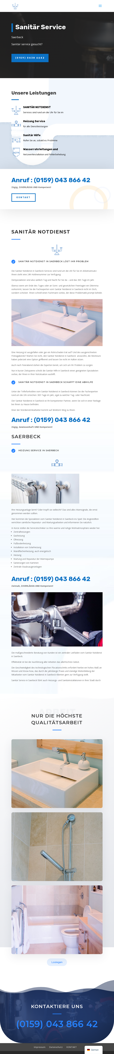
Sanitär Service (40, 27)
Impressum (39, 1047)
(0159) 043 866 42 (57, 1024)
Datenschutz (56, 1047)
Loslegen (56, 962)
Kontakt (23, 197)
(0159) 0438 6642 (30, 58)
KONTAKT (71, 1047)
